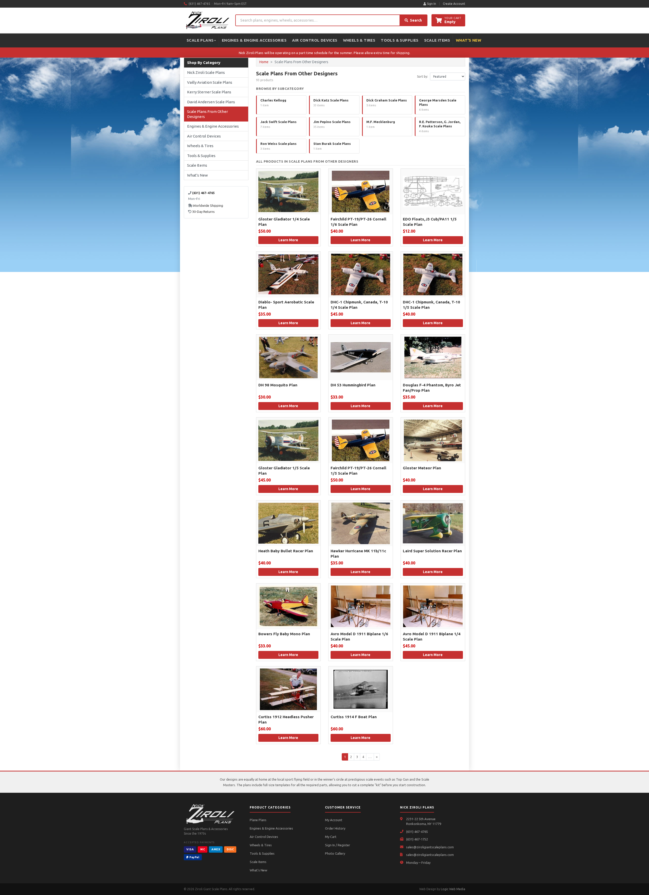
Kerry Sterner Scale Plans (209, 92)
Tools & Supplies (399, 40)
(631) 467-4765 (417, 831)
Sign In (431, 3)
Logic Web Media (453, 889)
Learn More (288, 240)
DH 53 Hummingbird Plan (353, 385)
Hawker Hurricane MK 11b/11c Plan (358, 553)
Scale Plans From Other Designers (207, 114)
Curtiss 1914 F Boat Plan (354, 717)
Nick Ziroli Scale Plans (206, 72)
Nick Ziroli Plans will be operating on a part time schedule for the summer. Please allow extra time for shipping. (324, 53)
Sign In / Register (337, 845)
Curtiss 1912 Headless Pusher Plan (286, 719)
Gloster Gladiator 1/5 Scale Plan (284, 470)
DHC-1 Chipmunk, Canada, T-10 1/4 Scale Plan (359, 304)
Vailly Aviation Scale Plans (209, 82)
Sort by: (422, 76)
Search (416, 20)
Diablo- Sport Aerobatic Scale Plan (286, 304)
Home (263, 62)
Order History (335, 828)
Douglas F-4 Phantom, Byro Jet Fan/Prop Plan (432, 387)
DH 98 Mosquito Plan (277, 385)
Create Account (454, 3)
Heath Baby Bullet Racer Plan (285, 551)
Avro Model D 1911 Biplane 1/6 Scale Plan (359, 636)
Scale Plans (200, 40)
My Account (333, 820)
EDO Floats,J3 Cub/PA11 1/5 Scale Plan (430, 222)
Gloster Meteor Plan (422, 468)
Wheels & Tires (359, 40)
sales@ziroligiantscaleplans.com (430, 847)
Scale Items (437, 40)
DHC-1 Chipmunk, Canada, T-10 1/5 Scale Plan (431, 304)
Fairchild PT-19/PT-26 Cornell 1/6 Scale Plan (358, 222)
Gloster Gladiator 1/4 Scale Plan (284, 222)
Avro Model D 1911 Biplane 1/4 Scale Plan (431, 636)
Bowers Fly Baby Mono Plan (284, 634)
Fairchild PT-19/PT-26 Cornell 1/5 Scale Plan (358, 470)
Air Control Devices (314, 40)
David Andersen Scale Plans (211, 102)
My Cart (330, 836)
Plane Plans (258, 820)
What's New (468, 40)
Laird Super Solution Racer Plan (432, 551)
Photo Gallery (335, 853)
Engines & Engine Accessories (254, 40)
